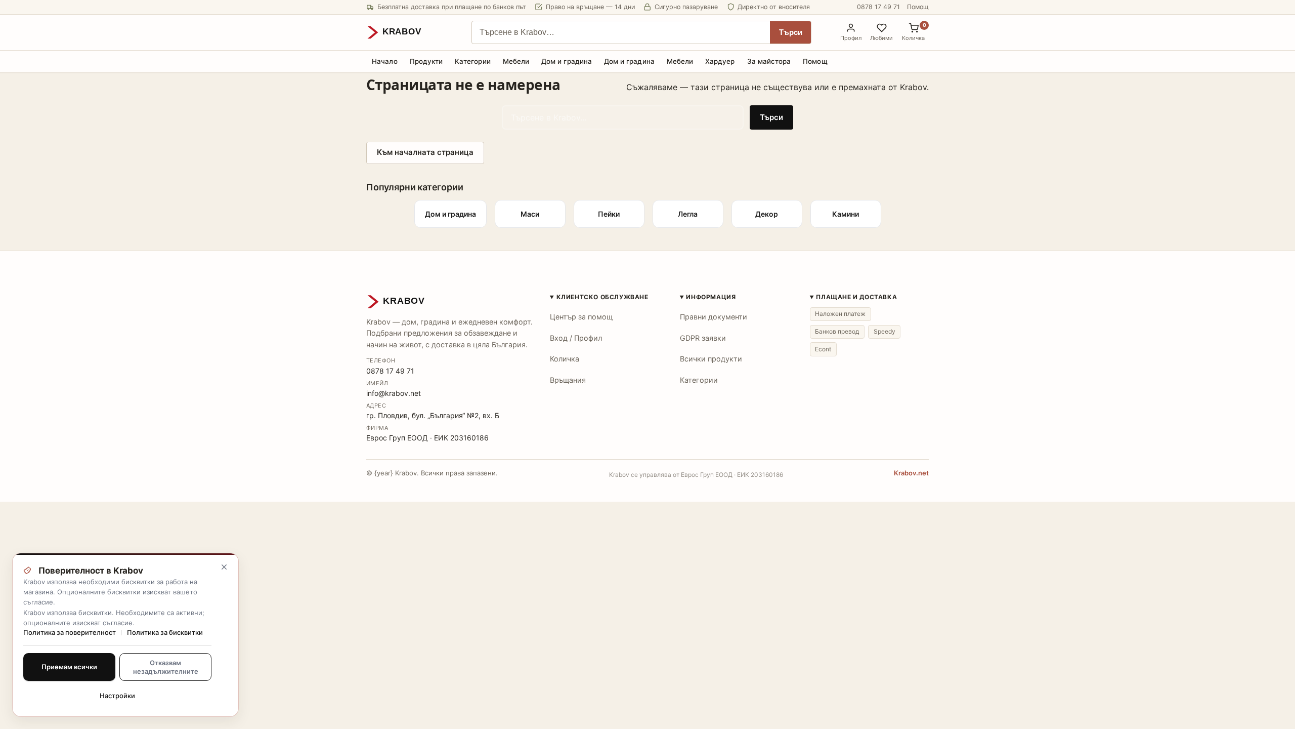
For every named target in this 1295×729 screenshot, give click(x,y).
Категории (473, 61)
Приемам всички (69, 667)
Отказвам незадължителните (165, 667)
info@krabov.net (393, 393)
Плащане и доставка (856, 297)
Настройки (117, 696)
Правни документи (713, 316)
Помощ (918, 7)
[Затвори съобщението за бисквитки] (224, 567)
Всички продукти (711, 358)
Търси (790, 32)
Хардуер (720, 61)
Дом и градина (566, 61)
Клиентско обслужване (602, 297)
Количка (564, 358)
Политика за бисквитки (165, 632)
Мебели (516, 61)
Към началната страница (425, 152)
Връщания (568, 380)
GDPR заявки (703, 338)
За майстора (769, 61)
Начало (384, 61)
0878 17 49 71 (878, 7)
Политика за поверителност (69, 632)
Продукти (426, 61)
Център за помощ (581, 316)
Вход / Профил (576, 338)
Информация (711, 297)
